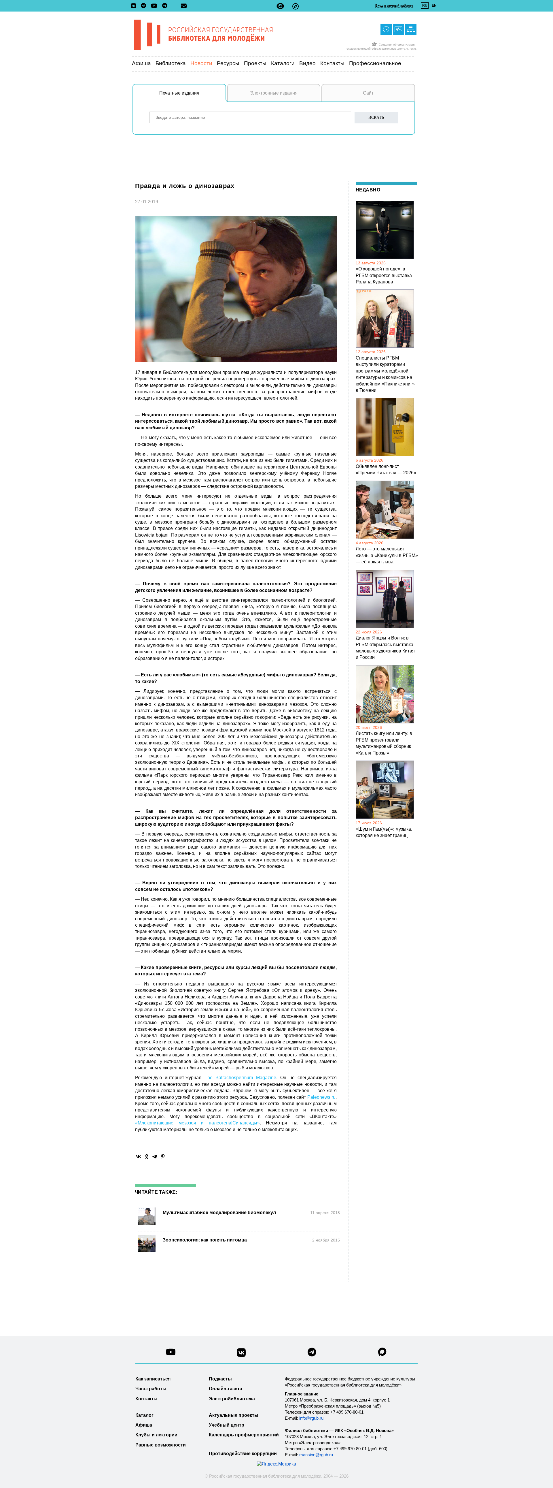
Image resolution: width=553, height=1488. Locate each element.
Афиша (141, 63)
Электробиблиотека (232, 1398)
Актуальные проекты (233, 1415)
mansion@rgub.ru (316, 1454)
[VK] (135, 6)
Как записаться (153, 1378)
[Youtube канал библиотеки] (171, 1353)
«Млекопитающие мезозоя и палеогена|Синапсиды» (197, 1122)
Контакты (332, 63)
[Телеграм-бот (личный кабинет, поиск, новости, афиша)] (164, 6)
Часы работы (150, 1388)
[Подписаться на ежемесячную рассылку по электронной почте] (184, 6)
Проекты (255, 63)
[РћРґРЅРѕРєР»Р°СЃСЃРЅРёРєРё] (146, 1156)
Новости (201, 63)
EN (434, 5)
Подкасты (220, 1378)
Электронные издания (274, 93)
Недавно (368, 189)
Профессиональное (375, 63)
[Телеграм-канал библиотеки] (145, 6)
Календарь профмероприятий (244, 1434)
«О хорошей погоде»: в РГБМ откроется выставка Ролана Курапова (384, 275)
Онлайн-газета (225, 1388)
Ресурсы (228, 63)
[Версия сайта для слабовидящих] (280, 6)
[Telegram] (154, 1156)
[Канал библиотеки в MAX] (382, 1353)
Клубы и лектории (156, 1434)
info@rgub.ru (311, 1418)
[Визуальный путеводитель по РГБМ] (295, 6)
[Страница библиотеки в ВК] (241, 1354)
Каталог (144, 1415)
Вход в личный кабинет (394, 5)
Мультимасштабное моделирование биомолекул (219, 1212)
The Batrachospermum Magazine (240, 1077)
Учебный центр (226, 1425)
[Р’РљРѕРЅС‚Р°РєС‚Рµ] (138, 1156)
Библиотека (171, 63)
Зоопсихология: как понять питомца (205, 1239)
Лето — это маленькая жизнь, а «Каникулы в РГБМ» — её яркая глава (387, 555)
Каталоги (283, 63)
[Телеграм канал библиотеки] (312, 1353)
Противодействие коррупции (243, 1453)
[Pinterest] (162, 1156)
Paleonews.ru (321, 1097)
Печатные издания (179, 93)
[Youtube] (155, 6)
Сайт (368, 93)
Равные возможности (160, 1444)
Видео (307, 63)
